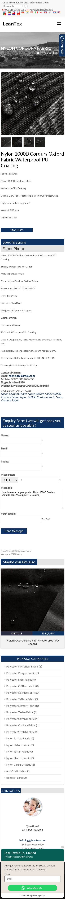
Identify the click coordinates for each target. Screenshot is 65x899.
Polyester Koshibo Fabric (21, 692)
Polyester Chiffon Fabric (20, 686)
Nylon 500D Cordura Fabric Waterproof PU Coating (32, 642)
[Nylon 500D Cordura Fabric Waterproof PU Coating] (32, 630)
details (16, 633)
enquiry (16, 230)
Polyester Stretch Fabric (20, 731)
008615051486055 (15, 9)
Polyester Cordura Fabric (21, 725)
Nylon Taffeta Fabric (18, 738)
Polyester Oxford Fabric (20, 718)
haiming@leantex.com (41, 9)
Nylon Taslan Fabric (17, 751)
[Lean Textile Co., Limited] (12, 27)
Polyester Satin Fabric (19, 679)
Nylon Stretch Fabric (18, 758)
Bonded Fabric (14, 777)
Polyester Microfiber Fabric (22, 666)
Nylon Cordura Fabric (53, 52)
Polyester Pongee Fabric (20, 673)
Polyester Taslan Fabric (19, 712)
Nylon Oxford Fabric (40, 393)
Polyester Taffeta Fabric (20, 699)
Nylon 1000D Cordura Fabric (37, 397)
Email (8, 874)
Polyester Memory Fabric (21, 705)
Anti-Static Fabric (16, 771)
